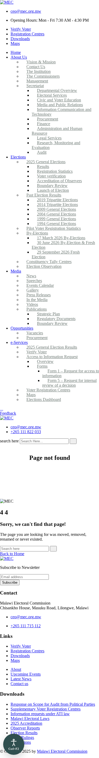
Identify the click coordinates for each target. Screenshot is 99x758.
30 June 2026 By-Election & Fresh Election (63, 245)
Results (43, 166)
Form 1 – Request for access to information (70, 373)
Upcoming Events (26, 674)
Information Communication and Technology (61, 111)
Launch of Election (53, 190)
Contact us (19, 683)
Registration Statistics (55, 171)
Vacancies (34, 333)
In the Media (37, 299)
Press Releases (38, 295)
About (16, 669)
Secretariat (35, 85)
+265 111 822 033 (26, 431)
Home (16, 52)
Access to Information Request (52, 356)
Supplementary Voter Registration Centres (46, 709)
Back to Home (12, 553)
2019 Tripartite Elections (57, 200)
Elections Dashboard (43, 399)
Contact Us (35, 66)
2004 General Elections (56, 214)
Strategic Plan (48, 314)
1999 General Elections (56, 219)
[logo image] (6, 418)
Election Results (24, 733)
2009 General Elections (56, 209)
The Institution (38, 71)
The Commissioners (43, 76)
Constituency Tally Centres (49, 261)
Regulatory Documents (56, 318)
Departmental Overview (57, 90)
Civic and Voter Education (59, 100)
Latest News (21, 679)
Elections (18, 157)
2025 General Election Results (51, 347)
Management (37, 81)
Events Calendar (40, 285)
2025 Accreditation (26, 723)
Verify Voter (21, 29)
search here (9, 441)
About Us (19, 57)
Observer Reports (25, 728)
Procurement (47, 119)
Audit (41, 152)
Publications (36, 309)
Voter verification (51, 176)
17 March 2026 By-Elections (61, 238)
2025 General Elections (45, 162)
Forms (42, 366)
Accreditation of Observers (59, 181)
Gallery (32, 290)
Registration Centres (27, 34)
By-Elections (37, 233)
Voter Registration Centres (48, 390)
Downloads (20, 38)
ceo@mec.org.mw (26, 11)
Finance (43, 123)
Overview (45, 361)
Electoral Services (52, 95)
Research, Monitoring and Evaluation (56, 145)
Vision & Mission (41, 62)
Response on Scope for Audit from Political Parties (53, 704)
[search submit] (73, 441)
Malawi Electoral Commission (62, 751)
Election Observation (44, 266)
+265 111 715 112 (26, 626)
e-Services (19, 342)
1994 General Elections (56, 223)
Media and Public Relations (60, 104)
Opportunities (22, 328)
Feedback (8, 413)
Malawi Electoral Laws (30, 718)
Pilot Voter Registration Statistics (53, 228)
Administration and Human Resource (57, 130)
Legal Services (49, 138)
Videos (32, 304)
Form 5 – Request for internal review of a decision (69, 382)
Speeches (34, 280)
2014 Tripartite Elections (57, 204)
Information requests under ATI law (40, 714)
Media (16, 271)
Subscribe (9, 582)
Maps (15, 43)
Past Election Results (43, 195)
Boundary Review (52, 185)
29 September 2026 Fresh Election (56, 254)
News (31, 276)
